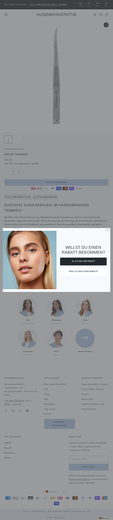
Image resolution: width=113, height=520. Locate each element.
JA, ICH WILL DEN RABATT (83, 261)
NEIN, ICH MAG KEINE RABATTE (83, 272)
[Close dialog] (107, 229)
